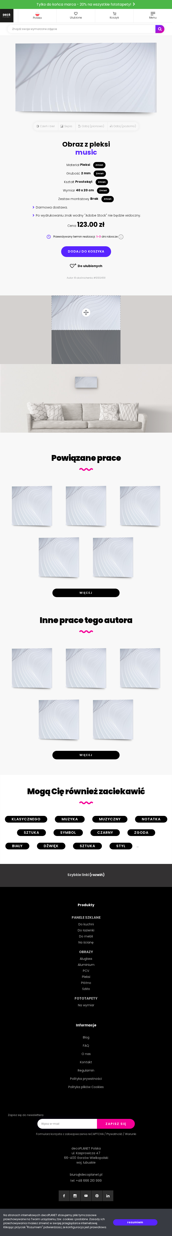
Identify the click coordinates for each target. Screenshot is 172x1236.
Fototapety (86, 998)
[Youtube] (86, 1195)
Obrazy (86, 952)
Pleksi (86, 977)
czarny (105, 832)
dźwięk (51, 846)
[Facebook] (64, 1195)
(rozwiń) (97, 874)
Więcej (86, 593)
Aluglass (86, 958)
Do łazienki (86, 930)
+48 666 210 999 (89, 1180)
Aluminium (86, 964)
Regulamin (86, 1070)
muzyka (70, 819)
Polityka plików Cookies (86, 1087)
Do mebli (86, 936)
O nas (86, 1054)
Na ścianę (86, 942)
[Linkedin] (108, 1195)
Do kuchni (86, 924)
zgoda (141, 832)
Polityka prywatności (86, 1078)
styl (121, 846)
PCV (86, 971)
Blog (86, 1037)
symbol (68, 832)
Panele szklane (86, 917)
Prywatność (114, 1134)
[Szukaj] (159, 29)
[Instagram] (75, 1195)
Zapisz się (115, 1124)
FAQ (86, 1045)
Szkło (86, 989)
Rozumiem (135, 1222)
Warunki (130, 1134)
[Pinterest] (97, 1195)
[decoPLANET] (6, 15)
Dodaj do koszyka (86, 251)
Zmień (99, 165)
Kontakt (86, 1062)
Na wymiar (86, 1005)
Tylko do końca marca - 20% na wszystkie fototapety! (84, 4)
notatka (151, 819)
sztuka (31, 832)
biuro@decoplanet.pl (86, 1174)
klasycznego (26, 819)
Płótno (86, 983)
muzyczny (110, 819)
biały (17, 846)
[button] (37, 15)
